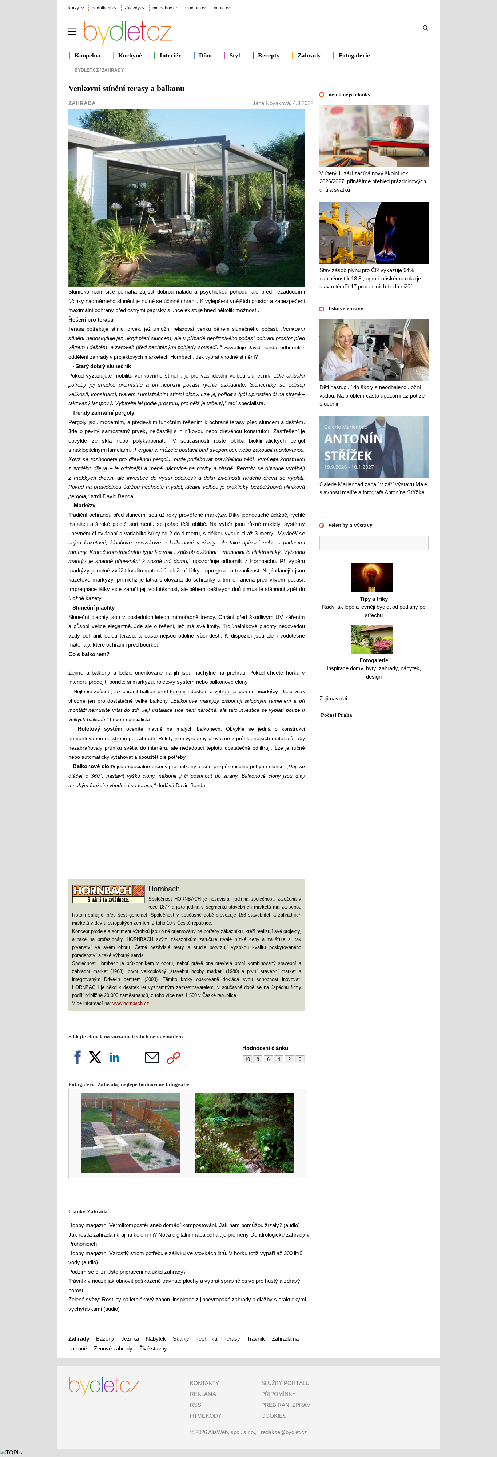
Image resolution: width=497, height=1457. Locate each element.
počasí (269, 329)
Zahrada (82, 103)
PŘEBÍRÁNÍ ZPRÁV (285, 1405)
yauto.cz (222, 8)
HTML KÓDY (206, 1416)
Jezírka (130, 1339)
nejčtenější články (350, 94)
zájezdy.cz (134, 8)
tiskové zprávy (346, 308)
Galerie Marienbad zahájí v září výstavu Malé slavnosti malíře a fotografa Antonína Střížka (373, 488)
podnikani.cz (104, 8)
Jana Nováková (271, 103)
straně (293, 394)
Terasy (232, 1339)
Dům (205, 55)
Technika (206, 1339)
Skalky (181, 1339)
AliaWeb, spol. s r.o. (231, 1432)
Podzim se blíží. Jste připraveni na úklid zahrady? (127, 1272)
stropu (119, 738)
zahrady (99, 357)
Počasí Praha (336, 715)
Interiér (170, 55)
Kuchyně (130, 55)
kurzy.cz (76, 8)
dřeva (100, 468)
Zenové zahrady (113, 1348)
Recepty (269, 55)
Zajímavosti (333, 698)
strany (230, 776)
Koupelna (87, 55)
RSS (195, 1405)
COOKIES (273, 1416)
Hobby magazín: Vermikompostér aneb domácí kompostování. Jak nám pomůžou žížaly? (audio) (184, 1225)
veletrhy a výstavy (351, 525)
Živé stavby (153, 1348)
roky (172, 515)
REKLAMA (203, 1394)
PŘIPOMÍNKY (278, 1394)
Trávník (256, 1339)
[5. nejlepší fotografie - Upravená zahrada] (126, 1170)
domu (180, 561)
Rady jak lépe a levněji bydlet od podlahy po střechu (373, 607)
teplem (178, 691)
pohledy (187, 347)
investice (137, 478)
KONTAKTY (204, 1383)
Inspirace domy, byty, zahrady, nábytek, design (374, 668)
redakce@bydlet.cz (284, 1432)
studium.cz (195, 8)
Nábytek (156, 1339)
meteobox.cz (165, 8)
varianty (206, 542)
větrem (76, 347)
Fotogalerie (354, 55)
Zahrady (309, 55)
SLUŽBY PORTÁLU (285, 1383)
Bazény (105, 1339)
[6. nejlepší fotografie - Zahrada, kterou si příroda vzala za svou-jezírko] (240, 1170)
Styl (235, 55)
